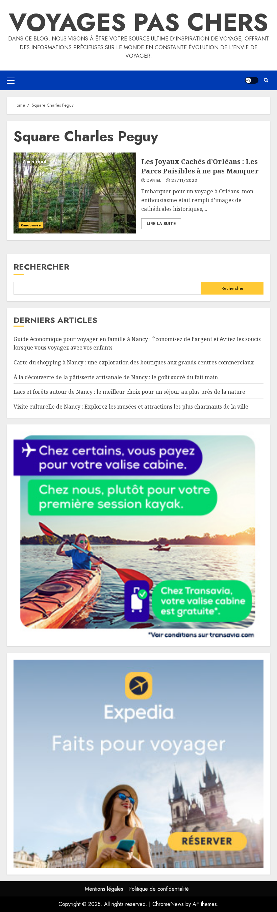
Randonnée (31, 225)
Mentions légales (104, 889)
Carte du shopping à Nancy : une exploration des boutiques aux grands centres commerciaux (134, 362)
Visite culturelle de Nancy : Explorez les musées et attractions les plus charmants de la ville (131, 406)
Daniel (154, 181)
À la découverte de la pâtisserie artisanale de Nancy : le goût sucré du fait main (116, 377)
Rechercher (41, 267)
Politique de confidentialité (158, 889)
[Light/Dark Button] (251, 80)
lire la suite (161, 224)
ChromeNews (168, 904)
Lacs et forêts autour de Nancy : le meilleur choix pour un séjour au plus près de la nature (129, 391)
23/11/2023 (184, 181)
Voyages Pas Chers (138, 22)
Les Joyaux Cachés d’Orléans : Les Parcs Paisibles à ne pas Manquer (75, 193)
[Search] (266, 80)
